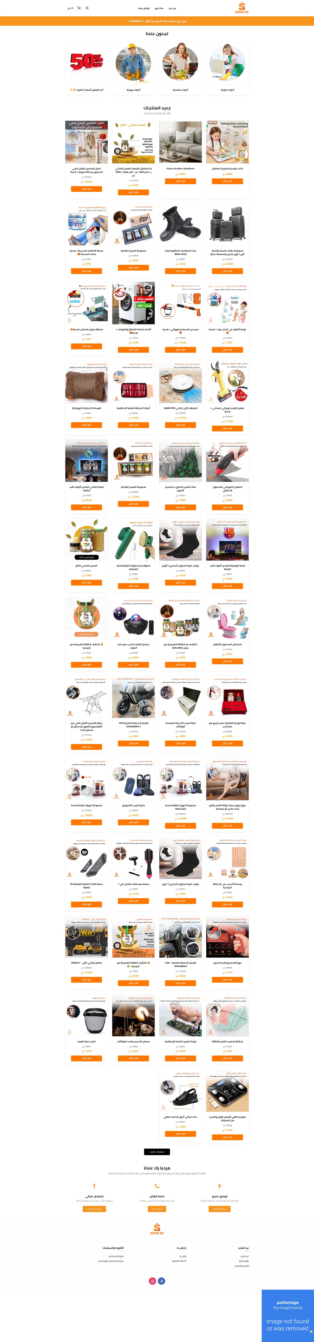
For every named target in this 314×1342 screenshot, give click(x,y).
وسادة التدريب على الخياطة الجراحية (227, 885)
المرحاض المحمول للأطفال (227, 644)
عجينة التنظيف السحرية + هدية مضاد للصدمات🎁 (86, 252)
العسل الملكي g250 (86, 565)
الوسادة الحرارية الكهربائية (86, 408)
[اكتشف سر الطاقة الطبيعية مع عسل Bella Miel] (180, 618)
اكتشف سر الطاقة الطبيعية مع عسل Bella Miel (180, 646)
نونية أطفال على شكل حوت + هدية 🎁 (227, 331)
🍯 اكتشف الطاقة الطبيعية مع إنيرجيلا (86, 646)
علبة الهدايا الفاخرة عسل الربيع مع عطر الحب (227, 724)
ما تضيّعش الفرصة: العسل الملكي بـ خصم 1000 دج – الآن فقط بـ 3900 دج (133, 172)
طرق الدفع (244, 1261)
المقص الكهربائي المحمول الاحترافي (227, 488)
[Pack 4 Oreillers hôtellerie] (180, 142)
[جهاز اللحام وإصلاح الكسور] (227, 936)
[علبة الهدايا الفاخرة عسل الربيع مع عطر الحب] (227, 696)
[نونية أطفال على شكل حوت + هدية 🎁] (227, 303)
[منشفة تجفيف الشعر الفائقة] (227, 1015)
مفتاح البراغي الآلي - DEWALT (86, 963)
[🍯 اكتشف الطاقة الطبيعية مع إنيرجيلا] (86, 618)
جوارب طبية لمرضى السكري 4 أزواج (180, 565)
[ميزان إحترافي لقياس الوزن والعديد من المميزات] (227, 1090)
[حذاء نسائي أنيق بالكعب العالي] (180, 1090)
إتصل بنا (183, 1256)
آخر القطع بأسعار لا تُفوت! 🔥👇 (86, 90)
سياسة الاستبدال (94, 1209)
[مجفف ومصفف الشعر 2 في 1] (133, 857)
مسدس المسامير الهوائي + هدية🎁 (181, 331)
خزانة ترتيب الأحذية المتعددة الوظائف (180, 724)
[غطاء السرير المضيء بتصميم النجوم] (180, 460)
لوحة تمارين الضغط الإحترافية (180, 1041)
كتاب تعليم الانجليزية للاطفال (227, 168)
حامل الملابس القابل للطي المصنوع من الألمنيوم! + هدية (86, 170)
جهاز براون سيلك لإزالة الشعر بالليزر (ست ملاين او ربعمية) (227, 807)
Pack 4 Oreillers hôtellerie (180, 168)
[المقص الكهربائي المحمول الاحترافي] (227, 460)
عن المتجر (245, 1256)
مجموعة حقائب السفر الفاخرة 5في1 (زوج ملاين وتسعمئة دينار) (227, 252)
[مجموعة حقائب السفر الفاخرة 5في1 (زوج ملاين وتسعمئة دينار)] (227, 224)
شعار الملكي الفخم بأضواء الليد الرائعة (86, 488)
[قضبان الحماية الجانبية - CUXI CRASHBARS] (180, 936)
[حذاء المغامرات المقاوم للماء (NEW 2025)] (180, 224)
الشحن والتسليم (242, 1266)
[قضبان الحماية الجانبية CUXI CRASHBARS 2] (133, 696)
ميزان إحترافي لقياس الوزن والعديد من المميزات (227, 1118)
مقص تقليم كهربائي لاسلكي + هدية (227, 409)
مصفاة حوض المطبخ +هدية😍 (86, 329)
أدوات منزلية (227, 90)
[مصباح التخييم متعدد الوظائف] (133, 1015)
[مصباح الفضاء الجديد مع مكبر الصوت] (133, 618)
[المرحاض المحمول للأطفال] (227, 618)
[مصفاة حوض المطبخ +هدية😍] (86, 303)
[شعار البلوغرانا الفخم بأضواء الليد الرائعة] (227, 539)
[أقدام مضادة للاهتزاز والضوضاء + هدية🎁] (133, 303)
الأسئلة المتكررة (179, 1261)
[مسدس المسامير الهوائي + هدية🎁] (180, 303)
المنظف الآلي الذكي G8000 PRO (180, 408)
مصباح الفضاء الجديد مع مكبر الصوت (133, 646)
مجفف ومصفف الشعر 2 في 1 (133, 884)
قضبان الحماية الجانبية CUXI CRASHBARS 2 (133, 724)
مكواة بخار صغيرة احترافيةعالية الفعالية (133, 567)
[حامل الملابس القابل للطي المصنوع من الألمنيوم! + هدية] (86, 142)
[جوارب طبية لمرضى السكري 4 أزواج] (180, 539)
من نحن (172, 8)
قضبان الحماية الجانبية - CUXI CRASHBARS (180, 964)
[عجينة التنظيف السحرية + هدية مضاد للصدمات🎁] (86, 224)
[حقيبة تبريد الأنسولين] (133, 779)
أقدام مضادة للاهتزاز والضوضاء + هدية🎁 (133, 331)
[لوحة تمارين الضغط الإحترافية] (180, 1015)
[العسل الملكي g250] (86, 539)
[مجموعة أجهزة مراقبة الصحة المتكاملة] (180, 779)
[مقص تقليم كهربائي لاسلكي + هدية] (227, 381)
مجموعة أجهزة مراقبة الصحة (86, 805)
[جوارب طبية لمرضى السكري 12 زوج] (180, 857)
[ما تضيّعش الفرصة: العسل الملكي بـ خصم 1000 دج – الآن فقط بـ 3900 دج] (133, 142)
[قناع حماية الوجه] (86, 1015)
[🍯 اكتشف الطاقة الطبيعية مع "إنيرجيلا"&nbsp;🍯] (133, 936)
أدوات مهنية (133, 90)
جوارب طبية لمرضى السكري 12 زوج (180, 884)
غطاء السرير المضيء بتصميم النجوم (180, 488)
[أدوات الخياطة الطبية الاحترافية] (133, 381)
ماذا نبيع (159, 8)
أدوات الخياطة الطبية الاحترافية (133, 408)
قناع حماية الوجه (87, 1041)
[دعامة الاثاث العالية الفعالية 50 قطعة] (86, 857)
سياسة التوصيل (220, 1209)
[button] (87, 8)
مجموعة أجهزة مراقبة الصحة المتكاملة (180, 807)
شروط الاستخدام (116, 1256)
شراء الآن (227, 181)
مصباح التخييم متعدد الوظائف (133, 1041)
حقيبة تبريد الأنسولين (133, 805)
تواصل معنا (144, 8)
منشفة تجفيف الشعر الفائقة (227, 1041)
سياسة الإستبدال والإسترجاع (111, 1261)
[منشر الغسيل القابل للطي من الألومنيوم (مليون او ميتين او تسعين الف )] (86, 696)
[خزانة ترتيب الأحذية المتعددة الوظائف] (180, 696)
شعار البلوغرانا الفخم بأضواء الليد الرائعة (227, 567)
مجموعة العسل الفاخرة (133, 250)
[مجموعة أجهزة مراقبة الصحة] (86, 779)
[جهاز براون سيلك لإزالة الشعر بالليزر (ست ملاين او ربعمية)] (227, 779)
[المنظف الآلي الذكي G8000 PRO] (180, 381)
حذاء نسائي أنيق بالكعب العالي (180, 1117)
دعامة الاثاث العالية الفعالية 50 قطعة (86, 885)
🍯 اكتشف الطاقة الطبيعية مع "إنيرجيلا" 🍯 (133, 964)
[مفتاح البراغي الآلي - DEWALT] (86, 936)
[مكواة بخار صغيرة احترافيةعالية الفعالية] (133, 539)
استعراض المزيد (157, 1152)
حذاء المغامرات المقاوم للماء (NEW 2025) (180, 252)
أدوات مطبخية (180, 90)
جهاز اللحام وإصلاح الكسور (227, 963)
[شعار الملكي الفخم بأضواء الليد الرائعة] (86, 460)
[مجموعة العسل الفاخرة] (133, 224)
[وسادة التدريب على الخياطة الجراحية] (227, 857)
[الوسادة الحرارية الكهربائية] (86, 381)
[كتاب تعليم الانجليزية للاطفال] (227, 142)
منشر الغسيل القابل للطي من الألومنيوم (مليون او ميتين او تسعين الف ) (86, 726)
